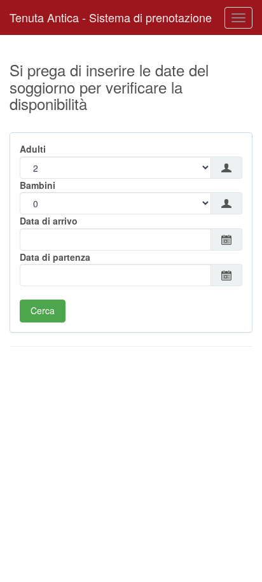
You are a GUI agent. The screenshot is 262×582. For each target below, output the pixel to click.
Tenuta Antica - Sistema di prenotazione (111, 17)
